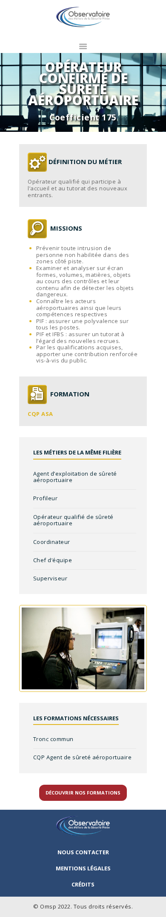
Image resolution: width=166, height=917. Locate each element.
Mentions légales (83, 868)
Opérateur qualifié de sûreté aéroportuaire (73, 520)
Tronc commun (53, 739)
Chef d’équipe (52, 560)
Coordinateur (51, 542)
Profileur (45, 498)
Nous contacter (83, 852)
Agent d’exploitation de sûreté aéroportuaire (75, 477)
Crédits (83, 884)
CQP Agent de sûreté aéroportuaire (82, 757)
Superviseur (50, 578)
